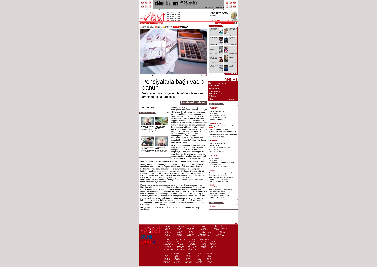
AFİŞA (188, 253)
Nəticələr (231, 99)
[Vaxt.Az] (234, 6)
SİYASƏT (191, 226)
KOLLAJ (199, 259)
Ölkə (209, 255)
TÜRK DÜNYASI (167, 232)
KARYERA (167, 258)
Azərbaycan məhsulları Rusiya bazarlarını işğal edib (222, 132)
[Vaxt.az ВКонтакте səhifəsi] (146, 6)
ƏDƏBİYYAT (180, 246)
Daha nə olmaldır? (214, 145)
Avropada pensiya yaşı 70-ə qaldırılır (147, 127)
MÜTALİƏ (203, 243)
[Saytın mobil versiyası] (230, 2)
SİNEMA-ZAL (188, 259)
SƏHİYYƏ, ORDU (168, 249)
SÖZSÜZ (199, 261)
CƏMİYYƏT (168, 241)
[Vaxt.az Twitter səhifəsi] (146, 2)
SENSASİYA (199, 262)
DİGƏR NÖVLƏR (193, 249)
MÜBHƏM (203, 247)
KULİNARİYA (166, 261)
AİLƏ (166, 255)
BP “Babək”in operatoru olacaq (217, 166)
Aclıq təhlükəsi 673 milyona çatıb (218, 181)
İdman (209, 259)
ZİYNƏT (177, 258)
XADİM (191, 232)
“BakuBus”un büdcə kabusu (217, 191)
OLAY (204, 228)
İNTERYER (177, 261)
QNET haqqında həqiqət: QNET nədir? (220, 147)
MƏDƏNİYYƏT (180, 239)
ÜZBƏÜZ (190, 231)
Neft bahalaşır (213, 160)
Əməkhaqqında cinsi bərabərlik (218, 175)
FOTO (199, 253)
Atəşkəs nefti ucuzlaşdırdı (216, 111)
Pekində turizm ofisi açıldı (216, 197)
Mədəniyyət (209, 261)
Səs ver (213, 99)
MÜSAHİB (203, 246)
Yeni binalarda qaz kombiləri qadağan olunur (221, 162)
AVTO (176, 256)
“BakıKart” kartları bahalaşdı (217, 193)
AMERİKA (179, 234)
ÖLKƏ (168, 239)
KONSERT (188, 258)
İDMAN (193, 239)
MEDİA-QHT (168, 243)
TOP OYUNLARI (193, 241)
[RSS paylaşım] (227, 2)
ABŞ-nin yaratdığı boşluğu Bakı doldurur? (221, 126)
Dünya (209, 258)
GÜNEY (168, 231)
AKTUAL (168, 226)
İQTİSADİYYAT (145, 23)
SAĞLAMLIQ (166, 262)
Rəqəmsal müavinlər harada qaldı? (219, 129)
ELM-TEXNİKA (177, 259)
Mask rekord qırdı (214, 149)
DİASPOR (167, 234)
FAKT (199, 255)
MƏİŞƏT (167, 256)
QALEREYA (209, 253)
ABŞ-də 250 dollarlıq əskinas (217, 117)
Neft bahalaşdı (213, 113)
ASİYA (179, 229)
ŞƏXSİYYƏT (213, 244)
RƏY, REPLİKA (191, 228)
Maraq (209, 262)
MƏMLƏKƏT (168, 246)
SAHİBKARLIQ (220, 235)
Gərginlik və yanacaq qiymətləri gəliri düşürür (222, 189)
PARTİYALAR (190, 235)
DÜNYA (179, 232)
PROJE (213, 239)
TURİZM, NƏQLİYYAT (220, 232)
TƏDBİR (191, 229)
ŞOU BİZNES (180, 249)
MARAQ (176, 253)
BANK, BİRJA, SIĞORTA (220, 228)
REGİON (179, 231)
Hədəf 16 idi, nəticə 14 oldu (217, 143)
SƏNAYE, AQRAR (220, 229)
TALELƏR (213, 247)
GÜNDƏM (167, 228)
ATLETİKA (193, 244)
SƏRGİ (188, 255)
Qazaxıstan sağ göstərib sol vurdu (219, 195)
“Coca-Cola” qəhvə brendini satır (218, 151)
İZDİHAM (204, 231)
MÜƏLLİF (203, 241)
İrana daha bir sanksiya (215, 119)
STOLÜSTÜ (193, 247)
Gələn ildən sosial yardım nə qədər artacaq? (160, 127)
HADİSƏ (204, 226)
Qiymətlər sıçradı (214, 158)
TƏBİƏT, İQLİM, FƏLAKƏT (204, 232)
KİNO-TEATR (180, 241)
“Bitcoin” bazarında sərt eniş (217, 115)
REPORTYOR (213, 246)
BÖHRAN (179, 228)
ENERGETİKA (220, 234)
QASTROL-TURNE (188, 262)
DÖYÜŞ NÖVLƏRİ (193, 246)
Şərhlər (176, 26)
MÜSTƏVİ (203, 239)
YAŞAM (166, 253)
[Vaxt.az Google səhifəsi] (149, 2)
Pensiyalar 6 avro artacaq (160, 147)
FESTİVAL (188, 256)
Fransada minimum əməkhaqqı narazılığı (220, 173)
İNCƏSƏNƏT (180, 247)
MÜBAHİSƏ (204, 244)
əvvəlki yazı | (188, 102)
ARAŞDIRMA (213, 243)
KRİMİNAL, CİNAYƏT (204, 234)
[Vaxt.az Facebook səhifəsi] (142, 2)
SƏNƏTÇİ (180, 243)
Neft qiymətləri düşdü (215, 164)
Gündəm (209, 256)
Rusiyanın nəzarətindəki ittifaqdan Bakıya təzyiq (223, 134)
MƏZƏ (199, 256)
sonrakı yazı (199, 102)
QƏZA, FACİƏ (204, 229)
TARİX (213, 241)
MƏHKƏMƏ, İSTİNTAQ (204, 235)
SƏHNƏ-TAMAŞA (188, 261)
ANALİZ (168, 235)
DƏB (176, 255)
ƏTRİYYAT (177, 262)
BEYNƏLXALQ (179, 226)
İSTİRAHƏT (167, 259)
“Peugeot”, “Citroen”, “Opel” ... (217, 136)
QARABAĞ (168, 229)
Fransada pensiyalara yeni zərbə (147, 147)
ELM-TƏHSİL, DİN (168, 244)
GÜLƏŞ (193, 243)
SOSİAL (158, 23)
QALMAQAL (191, 234)
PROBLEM (168, 247)
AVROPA (179, 235)
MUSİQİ (180, 244)
